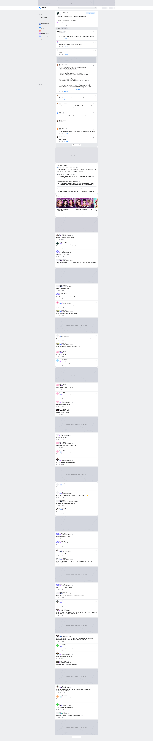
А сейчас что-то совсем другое (69, 485)
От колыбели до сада (73, 188)
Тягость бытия (65, 336)
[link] (65, 207)
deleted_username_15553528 (63, 181)
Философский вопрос (67, 14)
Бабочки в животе (67, 174)
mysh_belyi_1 (60, 174)
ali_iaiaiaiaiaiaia (61, 167)
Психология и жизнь (66, 509)
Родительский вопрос (68, 167)
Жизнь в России (65, 687)
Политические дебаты (67, 593)
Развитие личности (66, 286)
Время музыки (65, 713)
